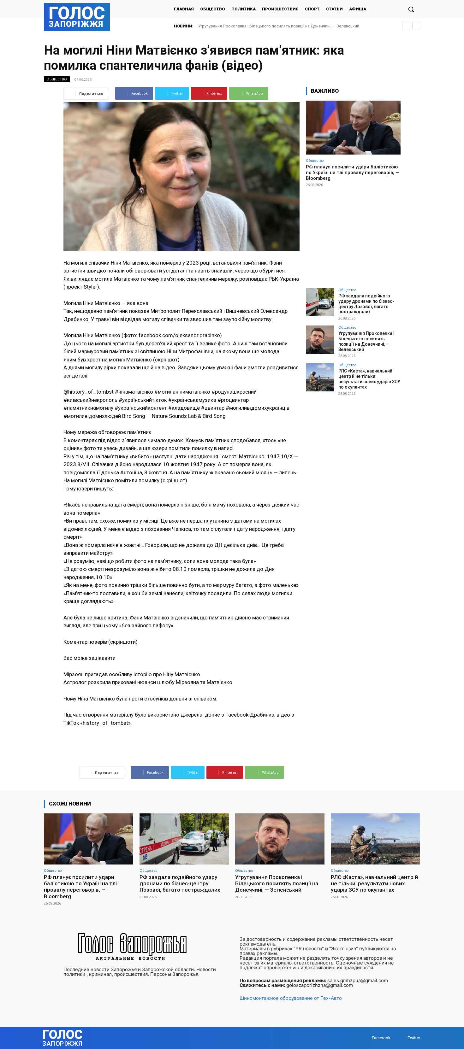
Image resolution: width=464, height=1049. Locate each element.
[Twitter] (401, 1038)
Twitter (414, 1037)
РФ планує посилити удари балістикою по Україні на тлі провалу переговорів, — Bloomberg (352, 172)
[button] (411, 9)
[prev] (406, 26)
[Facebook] (365, 1038)
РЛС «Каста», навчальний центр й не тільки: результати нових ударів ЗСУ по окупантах (282, 26)
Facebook (381, 1037)
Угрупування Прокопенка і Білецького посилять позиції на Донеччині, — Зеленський (366, 341)
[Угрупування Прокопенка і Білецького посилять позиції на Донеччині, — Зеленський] (320, 339)
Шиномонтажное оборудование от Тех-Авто (291, 998)
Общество (56, 79)
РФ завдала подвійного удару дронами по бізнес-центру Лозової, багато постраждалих (366, 303)
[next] (416, 26)
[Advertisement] (353, 234)
